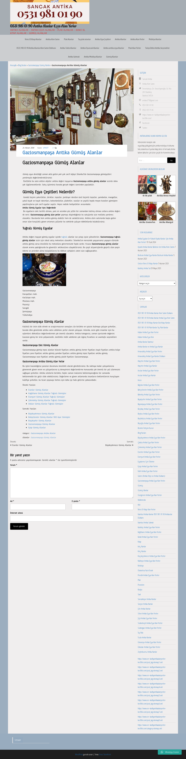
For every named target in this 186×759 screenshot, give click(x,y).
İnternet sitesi (16, 513)
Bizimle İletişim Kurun (146, 428)
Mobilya (141, 565)
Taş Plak (140, 632)
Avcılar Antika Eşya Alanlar (147, 375)
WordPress (79, 754)
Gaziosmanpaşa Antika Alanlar (43, 433)
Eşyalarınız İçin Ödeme (146, 461)
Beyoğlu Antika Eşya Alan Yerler (149, 423)
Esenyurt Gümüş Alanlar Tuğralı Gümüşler (46, 396)
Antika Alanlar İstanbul (145, 341)
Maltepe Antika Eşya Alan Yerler (149, 560)
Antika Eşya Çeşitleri (103, 39)
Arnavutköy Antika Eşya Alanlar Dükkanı (151, 356)
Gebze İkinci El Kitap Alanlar (148, 263)
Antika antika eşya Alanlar (113, 48)
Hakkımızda (142, 499)
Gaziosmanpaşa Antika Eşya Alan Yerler (151, 480)
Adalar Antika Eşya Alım (146, 337)
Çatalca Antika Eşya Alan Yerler (148, 442)
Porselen (141, 584)
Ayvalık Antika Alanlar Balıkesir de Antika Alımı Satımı (156, 246)
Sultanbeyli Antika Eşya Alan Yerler (150, 623)
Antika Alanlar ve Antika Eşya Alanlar (150, 346)
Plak (139, 579)
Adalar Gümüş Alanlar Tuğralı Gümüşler (45, 403)
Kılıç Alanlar (142, 551)
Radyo (140, 589)
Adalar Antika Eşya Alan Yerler (148, 332)
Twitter (144, 127)
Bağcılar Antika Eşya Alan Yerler (148, 384)
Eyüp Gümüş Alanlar (37, 427)
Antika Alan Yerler (137, 39)
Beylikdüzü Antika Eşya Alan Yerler (150, 418)
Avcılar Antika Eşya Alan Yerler (148, 370)
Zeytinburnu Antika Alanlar (147, 651)
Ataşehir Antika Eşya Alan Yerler (149, 360)
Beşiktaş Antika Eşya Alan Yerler (149, 408)
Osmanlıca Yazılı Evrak (145, 570)
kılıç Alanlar (142, 546)
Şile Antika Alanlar (144, 608)
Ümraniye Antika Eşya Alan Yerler (149, 642)
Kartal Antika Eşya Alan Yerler (148, 536)
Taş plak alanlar (84, 39)
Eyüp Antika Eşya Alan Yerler (148, 466)
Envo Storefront (105, 754)
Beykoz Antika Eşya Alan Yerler (148, 413)
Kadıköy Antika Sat (144, 268)
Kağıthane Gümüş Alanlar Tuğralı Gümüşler (47, 393)
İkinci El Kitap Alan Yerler (146, 509)
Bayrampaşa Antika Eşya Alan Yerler (150, 404)
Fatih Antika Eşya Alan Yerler (148, 471)
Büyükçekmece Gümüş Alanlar (41, 413)
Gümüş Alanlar (112, 56)
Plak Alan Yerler (134, 48)
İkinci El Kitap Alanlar (33, 39)
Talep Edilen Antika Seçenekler (157, 48)
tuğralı (64, 237)
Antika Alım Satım (53, 39)
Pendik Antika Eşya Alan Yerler (148, 575)
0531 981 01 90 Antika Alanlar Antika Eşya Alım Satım (156, 317)
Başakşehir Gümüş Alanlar (39, 420)
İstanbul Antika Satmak (145, 522)
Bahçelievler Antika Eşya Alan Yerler (150, 389)
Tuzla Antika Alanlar (144, 637)
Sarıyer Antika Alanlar (145, 603)
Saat (139, 594)
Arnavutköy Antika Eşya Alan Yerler (150, 351)
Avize (140, 380)
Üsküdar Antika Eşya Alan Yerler (149, 647)
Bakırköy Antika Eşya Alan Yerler (149, 394)
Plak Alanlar (69, 39)
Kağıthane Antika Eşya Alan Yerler (149, 532)
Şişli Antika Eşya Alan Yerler (147, 618)
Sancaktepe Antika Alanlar (147, 599)
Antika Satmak (74, 56)
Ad (12, 501)
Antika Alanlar (120, 39)
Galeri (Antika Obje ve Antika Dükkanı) (151, 475)
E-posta (76, 501)
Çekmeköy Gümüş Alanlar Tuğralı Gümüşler (47, 400)
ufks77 (45, 148)
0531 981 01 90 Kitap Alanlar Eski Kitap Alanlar (154, 322)
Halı (139, 504)
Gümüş (140, 485)
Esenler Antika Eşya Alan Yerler (149, 451)
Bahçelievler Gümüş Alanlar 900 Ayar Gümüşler (49, 417)
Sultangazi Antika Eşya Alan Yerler (149, 627)
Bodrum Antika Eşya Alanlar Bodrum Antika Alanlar (155, 255)
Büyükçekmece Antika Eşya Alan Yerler (151, 437)
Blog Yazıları (22, 65)
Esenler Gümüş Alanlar (38, 389)
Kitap (139, 541)
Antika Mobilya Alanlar (93, 56)
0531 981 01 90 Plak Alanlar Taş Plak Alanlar (153, 327)
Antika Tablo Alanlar (68, 48)
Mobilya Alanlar (155, 39)
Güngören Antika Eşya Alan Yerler (150, 495)
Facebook (145, 122)
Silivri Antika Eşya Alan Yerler (148, 613)
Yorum (13, 465)
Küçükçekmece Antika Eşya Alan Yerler (151, 556)
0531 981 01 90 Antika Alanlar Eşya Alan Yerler (43, 26)
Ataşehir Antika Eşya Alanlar (147, 365)
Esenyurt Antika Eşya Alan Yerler (149, 456)
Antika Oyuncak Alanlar (90, 48)
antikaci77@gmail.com (150, 100)
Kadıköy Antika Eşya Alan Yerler (149, 527)
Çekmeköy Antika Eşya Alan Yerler (150, 447)
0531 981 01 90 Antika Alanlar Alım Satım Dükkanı (36, 48)
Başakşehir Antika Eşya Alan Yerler (150, 399)
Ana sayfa (13, 65)
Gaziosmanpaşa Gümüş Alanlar (39, 65)
